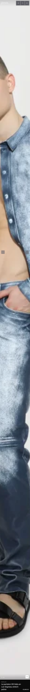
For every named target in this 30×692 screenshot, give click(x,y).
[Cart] (27, 3)
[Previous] (3, 252)
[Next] (27, 252)
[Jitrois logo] (5, 2)
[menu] (18, 3)
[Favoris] (27, 676)
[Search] (23, 3)
